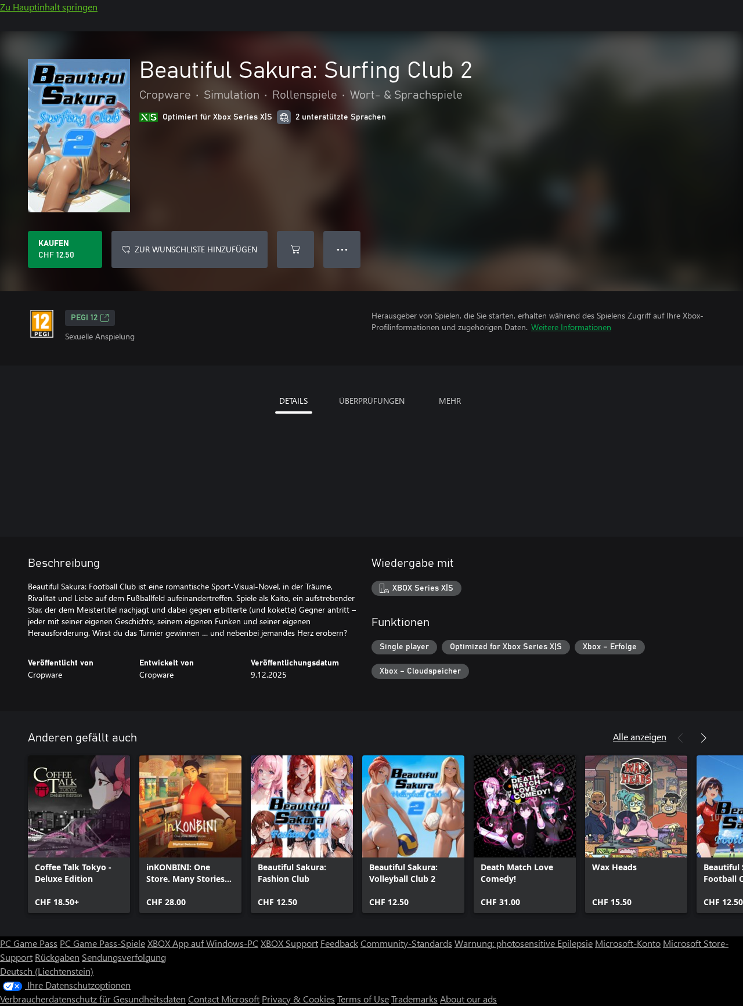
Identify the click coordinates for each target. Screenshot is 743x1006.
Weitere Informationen (571, 326)
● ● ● (342, 249)
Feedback (339, 943)
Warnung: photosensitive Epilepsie (524, 943)
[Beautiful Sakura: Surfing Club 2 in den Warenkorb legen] (295, 249)
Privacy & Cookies (298, 999)
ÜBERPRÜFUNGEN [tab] (372, 400)
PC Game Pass (28, 943)
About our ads (468, 999)
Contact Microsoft (223, 999)
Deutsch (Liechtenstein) (46, 971)
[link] (79, 834)
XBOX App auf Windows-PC (202, 943)
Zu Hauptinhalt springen (49, 7)
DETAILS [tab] (293, 400)
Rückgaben (57, 957)
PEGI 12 (84, 318)
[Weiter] (703, 738)
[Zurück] (680, 738)
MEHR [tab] (450, 400)
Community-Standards (406, 943)
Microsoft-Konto (628, 943)
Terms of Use (363, 999)
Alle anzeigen (639, 736)
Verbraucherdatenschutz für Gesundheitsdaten (93, 999)
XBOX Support (289, 943)
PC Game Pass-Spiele (102, 943)
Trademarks (414, 999)
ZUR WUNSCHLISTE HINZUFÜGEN (196, 249)
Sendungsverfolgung (124, 957)
